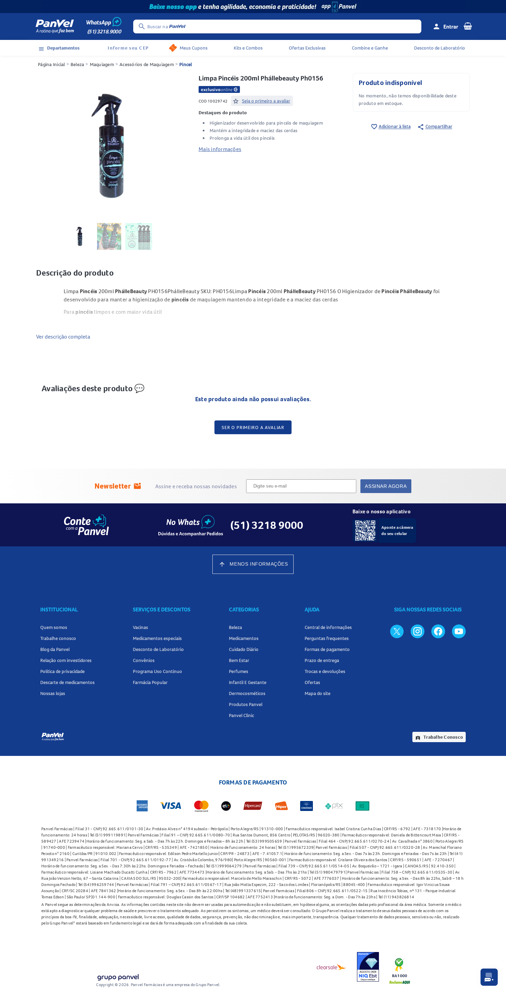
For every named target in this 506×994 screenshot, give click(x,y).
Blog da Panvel (55, 649)
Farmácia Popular (150, 682)
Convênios (144, 660)
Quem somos (53, 627)
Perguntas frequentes (327, 638)
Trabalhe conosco (58, 638)
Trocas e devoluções (325, 671)
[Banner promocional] (253, 6)
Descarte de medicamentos (67, 682)
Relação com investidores (66, 660)
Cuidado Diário (244, 649)
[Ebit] (368, 967)
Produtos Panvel (245, 704)
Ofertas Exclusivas (307, 48)
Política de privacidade (62, 671)
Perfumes (238, 671)
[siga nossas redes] (397, 631)
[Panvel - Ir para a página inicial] (54, 26)
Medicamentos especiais (157, 638)
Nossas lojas (52, 693)
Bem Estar (239, 660)
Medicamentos (244, 638)
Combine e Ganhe (370, 48)
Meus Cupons (194, 48)
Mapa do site (317, 693)
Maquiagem (102, 64)
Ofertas (312, 682)
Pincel (185, 64)
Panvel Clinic (241, 715)
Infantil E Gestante (247, 682)
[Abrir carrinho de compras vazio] (468, 26)
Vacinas (140, 627)
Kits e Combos (248, 48)
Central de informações (328, 627)
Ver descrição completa (63, 336)
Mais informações (220, 149)
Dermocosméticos (247, 693)
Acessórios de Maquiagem (146, 64)
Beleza (77, 64)
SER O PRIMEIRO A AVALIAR (253, 427)
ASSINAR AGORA (386, 486)
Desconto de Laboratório (439, 48)
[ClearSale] (331, 967)
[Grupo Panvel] (117, 976)
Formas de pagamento (327, 649)
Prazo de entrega (322, 660)
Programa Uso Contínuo (157, 671)
